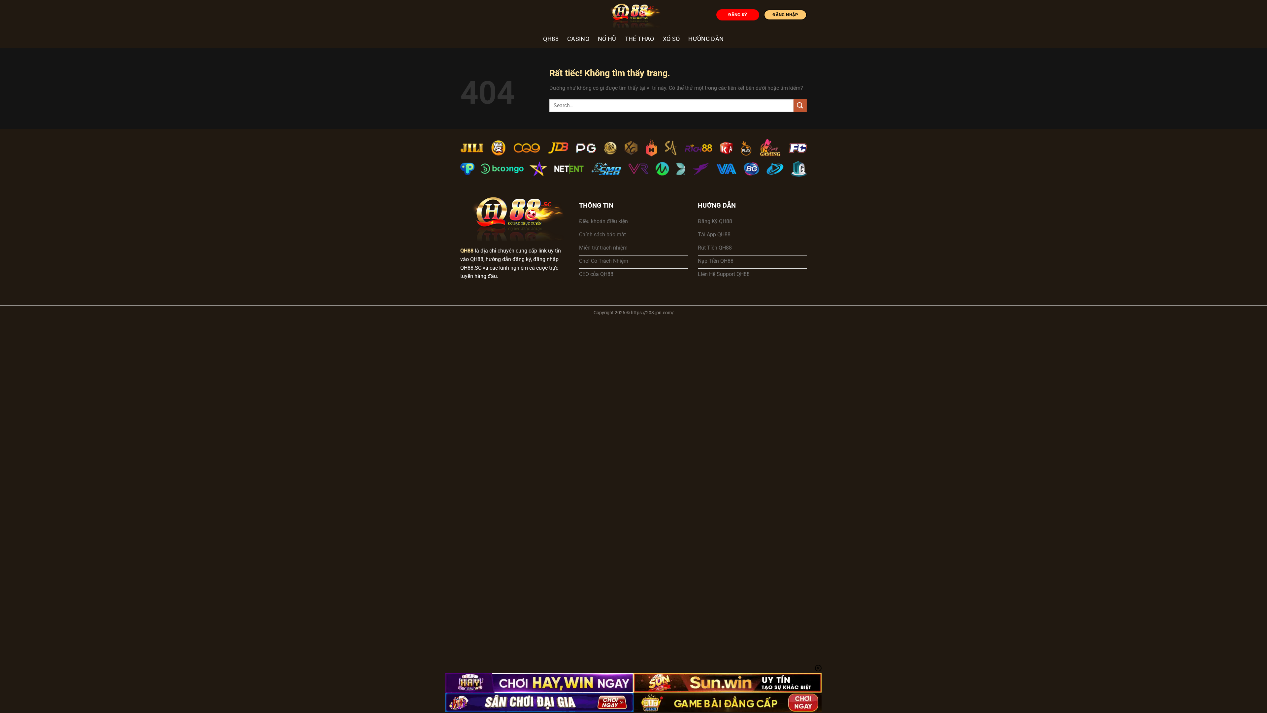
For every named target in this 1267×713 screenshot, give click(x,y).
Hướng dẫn (706, 39)
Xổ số (671, 39)
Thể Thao (639, 39)
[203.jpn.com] (634, 15)
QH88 (550, 39)
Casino (578, 39)
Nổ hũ (607, 39)
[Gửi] (800, 105)
